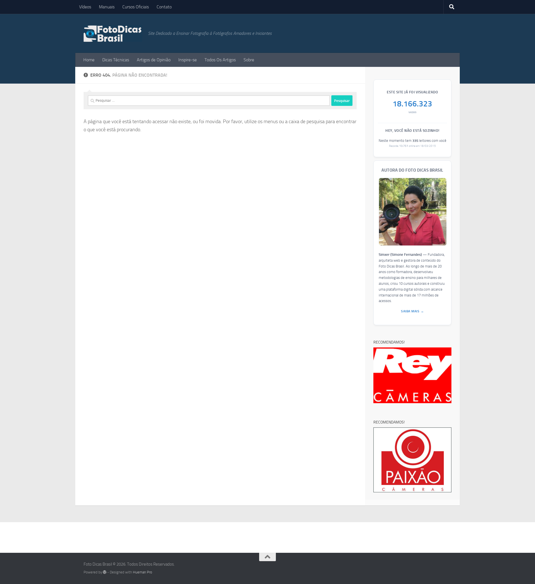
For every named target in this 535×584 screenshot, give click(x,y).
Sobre (249, 59)
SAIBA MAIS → (412, 311)
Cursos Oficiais (135, 6)
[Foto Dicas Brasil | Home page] (113, 33)
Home (88, 59)
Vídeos (85, 6)
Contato (164, 6)
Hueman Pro (142, 572)
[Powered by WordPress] (104, 572)
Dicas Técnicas (115, 59)
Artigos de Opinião (154, 59)
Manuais (107, 6)
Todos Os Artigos (220, 59)
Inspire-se (187, 59)
